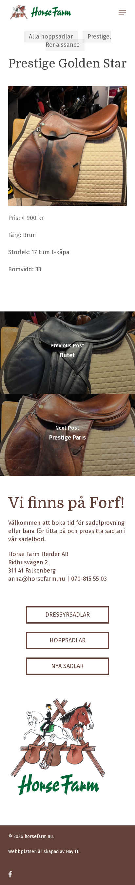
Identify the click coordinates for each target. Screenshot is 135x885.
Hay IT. (72, 851)
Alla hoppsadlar (51, 36)
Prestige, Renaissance (78, 40)
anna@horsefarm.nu (36, 578)
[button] (122, 12)
